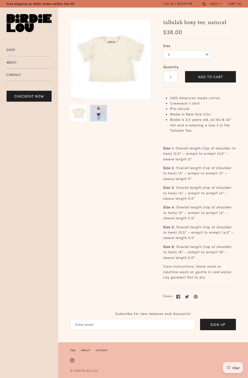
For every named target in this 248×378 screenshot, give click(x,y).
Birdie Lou (90, 370)
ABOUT (12, 62)
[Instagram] (72, 360)
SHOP (11, 50)
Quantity (171, 66)
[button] (140, 59)
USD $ (214, 3)
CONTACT (14, 75)
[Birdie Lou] (29, 23)
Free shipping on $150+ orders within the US (40, 3)
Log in (168, 3)
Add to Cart (210, 76)
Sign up (217, 324)
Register (184, 3)
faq (72, 350)
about (85, 350)
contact (102, 350)
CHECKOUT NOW (29, 96)
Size (166, 45)
